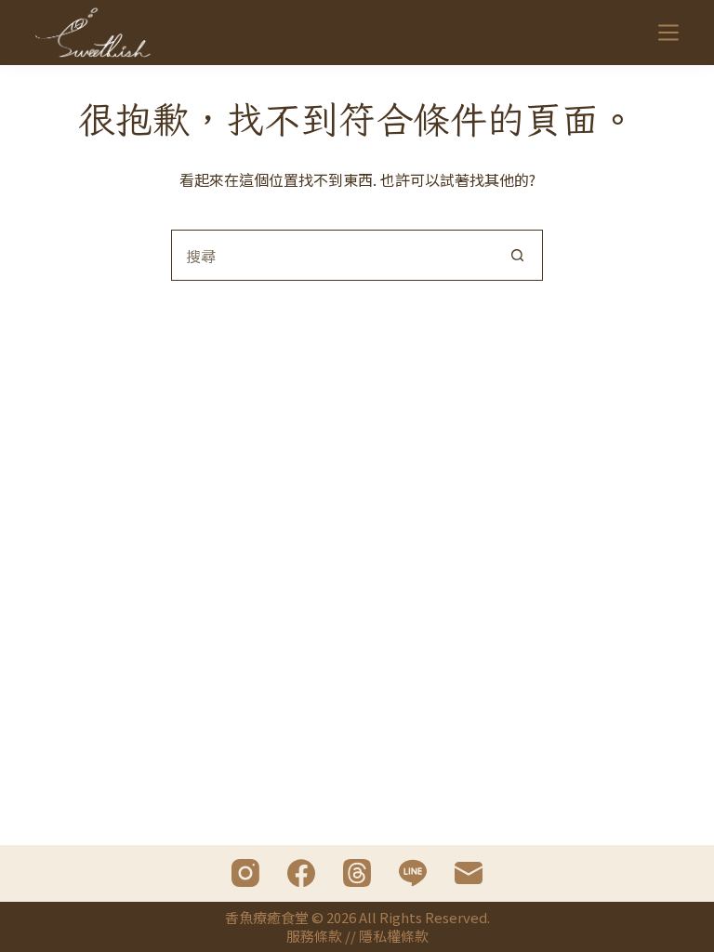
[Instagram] (245, 873)
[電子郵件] (469, 873)
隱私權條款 (394, 935)
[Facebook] (301, 873)
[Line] (413, 873)
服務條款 (314, 935)
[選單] (668, 32)
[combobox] (332, 255)
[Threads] (357, 873)
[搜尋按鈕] (517, 255)
